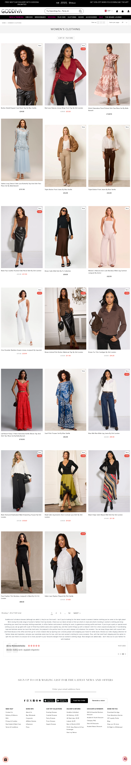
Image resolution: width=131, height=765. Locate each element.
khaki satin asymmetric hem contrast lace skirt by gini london (63, 516)
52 (69, 613)
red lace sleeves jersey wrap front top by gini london (64, 108)
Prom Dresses (50, 721)
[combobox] (61, 11)
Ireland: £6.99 (71, 721)
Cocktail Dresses (51, 715)
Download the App (113, 712)
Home (4, 23)
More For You (112, 709)
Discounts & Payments (95, 709)
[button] (65, 4)
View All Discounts (93, 723)
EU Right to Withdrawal (114, 727)
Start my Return (72, 732)
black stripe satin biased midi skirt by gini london (105, 515)
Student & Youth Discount (95, 718)
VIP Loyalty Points (113, 718)
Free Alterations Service (114, 715)
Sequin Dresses (51, 724)
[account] (128, 11)
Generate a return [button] (98, 700)
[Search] (64, 11)
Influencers (29, 724)
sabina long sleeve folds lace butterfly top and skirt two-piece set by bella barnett (21, 185)
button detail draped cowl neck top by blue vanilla (19, 108)
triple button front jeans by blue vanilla (58, 190)
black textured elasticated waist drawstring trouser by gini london (21, 516)
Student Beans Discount (94, 726)
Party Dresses (50, 718)
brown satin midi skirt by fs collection (58, 271)
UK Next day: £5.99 (73, 718)
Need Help (9, 709)
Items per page (114, 22)
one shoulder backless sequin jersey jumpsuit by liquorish (21, 350)
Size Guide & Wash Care (13, 724)
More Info (30, 709)
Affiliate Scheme (31, 721)
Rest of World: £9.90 (73, 724)
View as (93, 22)
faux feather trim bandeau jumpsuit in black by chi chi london (20, 597)
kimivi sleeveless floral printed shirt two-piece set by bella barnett (108, 109)
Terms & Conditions (12, 727)
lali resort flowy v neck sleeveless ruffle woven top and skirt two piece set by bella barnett (21, 435)
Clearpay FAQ (91, 720)
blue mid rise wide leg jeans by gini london (104, 433)
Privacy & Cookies (11, 721)
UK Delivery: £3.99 (72, 715)
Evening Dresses (51, 712)
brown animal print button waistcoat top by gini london (64, 352)
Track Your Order (79, 700)
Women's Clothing (14, 23)
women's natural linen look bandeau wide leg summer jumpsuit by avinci (107, 272)
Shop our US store (113, 724)
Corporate (29, 718)
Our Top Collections (54, 709)
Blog (108, 721)
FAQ (7, 718)
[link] (65, 649)
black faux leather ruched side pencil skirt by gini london (21, 271)
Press (27, 727)
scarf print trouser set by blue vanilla (57, 433)
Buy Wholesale (30, 715)
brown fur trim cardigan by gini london (102, 352)
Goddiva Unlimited (72, 712)
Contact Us (9, 712)
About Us (29, 712)
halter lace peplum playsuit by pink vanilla (59, 596)
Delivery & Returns (12, 715)
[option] (22, 3)
